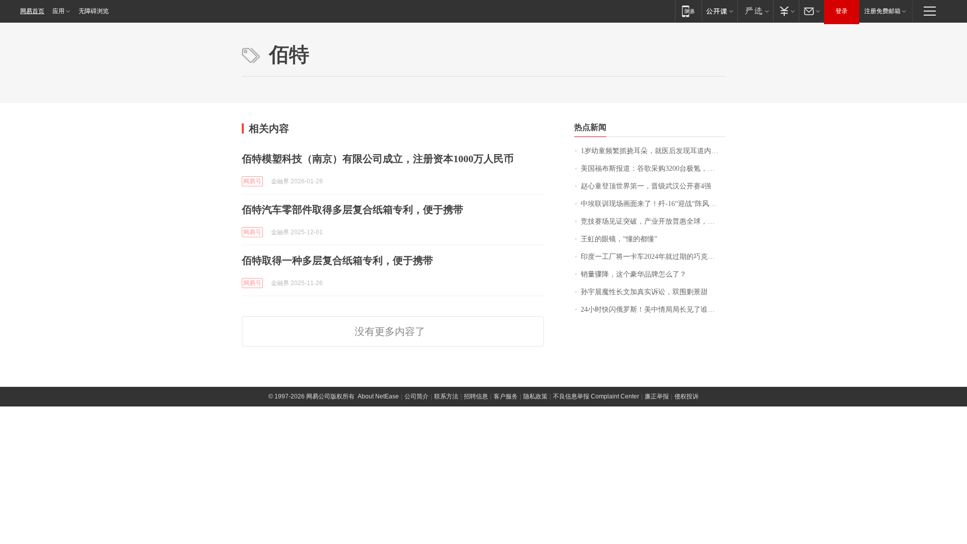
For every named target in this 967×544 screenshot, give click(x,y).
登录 (842, 11)
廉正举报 (657, 396)
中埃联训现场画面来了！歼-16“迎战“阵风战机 (652, 204)
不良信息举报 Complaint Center (596, 396)
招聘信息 (476, 396)
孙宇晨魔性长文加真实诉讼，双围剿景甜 (644, 292)
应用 (58, 11)
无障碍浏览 (94, 11)
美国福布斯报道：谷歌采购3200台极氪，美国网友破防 (653, 168)
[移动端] (688, 11)
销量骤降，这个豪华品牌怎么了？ (633, 274)
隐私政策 (535, 396)
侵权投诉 (686, 396)
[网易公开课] (719, 11)
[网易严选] (755, 11)
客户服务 (506, 396)
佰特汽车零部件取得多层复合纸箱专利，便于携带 (352, 209)
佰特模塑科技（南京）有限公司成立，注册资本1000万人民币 (378, 158)
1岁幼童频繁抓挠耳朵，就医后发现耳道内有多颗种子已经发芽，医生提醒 (653, 151)
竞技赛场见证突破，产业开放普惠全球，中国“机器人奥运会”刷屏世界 (653, 221)
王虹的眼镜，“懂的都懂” (619, 239)
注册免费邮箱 (882, 11)
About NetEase (378, 396)
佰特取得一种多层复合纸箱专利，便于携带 (337, 260)
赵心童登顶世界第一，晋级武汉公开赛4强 (646, 186)
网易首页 (32, 11)
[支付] (786, 11)
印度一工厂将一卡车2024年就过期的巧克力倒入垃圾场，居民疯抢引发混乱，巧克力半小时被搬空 (653, 256)
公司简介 (416, 396)
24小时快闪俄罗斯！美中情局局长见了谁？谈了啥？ (653, 309)
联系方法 (446, 396)
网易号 (252, 181)
